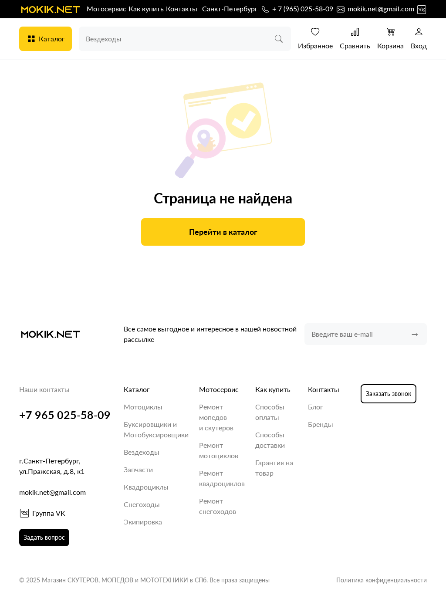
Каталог (52, 38)
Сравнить (355, 45)
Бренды (320, 424)
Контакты (181, 8)
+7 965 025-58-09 (65, 414)
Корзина (390, 45)
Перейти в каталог (223, 232)
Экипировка (143, 521)
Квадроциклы (146, 487)
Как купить (146, 8)
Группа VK (48, 513)
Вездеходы (141, 452)
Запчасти (138, 469)
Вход (419, 45)
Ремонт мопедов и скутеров (216, 417)
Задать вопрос (44, 537)
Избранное (315, 45)
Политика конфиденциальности (381, 580)
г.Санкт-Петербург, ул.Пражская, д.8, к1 (51, 465)
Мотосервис (106, 8)
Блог (315, 406)
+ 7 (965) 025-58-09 (301, 8)
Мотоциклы (143, 406)
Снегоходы (142, 504)
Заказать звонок (388, 393)
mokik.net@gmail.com (380, 8)
